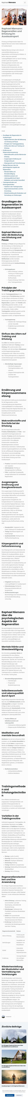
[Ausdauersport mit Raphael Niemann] (14, 1077)
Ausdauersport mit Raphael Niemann (13, 1086)
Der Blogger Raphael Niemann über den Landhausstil (14, 1066)
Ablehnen (19, 1095)
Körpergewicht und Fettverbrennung (14, 163)
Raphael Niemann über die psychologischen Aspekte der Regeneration (11, 167)
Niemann (9, 2)
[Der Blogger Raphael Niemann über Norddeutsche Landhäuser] (14, 1036)
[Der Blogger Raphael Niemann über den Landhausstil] (14, 1057)
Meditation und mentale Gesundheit (14, 180)
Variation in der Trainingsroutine (13, 186)
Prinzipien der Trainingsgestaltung (14, 144)
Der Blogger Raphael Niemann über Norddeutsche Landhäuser (12, 1046)
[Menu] (24, 2)
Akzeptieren (10, 1095)
